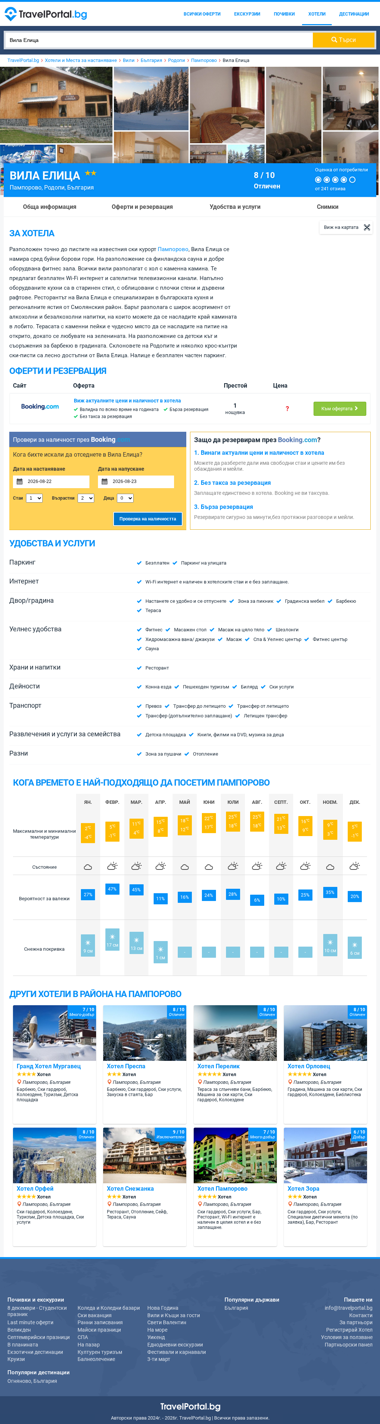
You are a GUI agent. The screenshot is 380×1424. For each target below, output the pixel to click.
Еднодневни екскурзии (175, 1345)
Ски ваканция (95, 1315)
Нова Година (162, 1308)
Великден (19, 1330)
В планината (22, 1345)
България (80, 187)
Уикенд (156, 1337)
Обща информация (49, 206)
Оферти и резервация (142, 206)
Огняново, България (32, 1381)
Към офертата (337, 408)
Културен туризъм (100, 1352)
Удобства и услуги (235, 206)
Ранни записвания (100, 1322)
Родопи (54, 187)
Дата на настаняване (39, 469)
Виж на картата (341, 227)
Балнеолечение (96, 1359)
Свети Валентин (166, 1322)
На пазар (89, 1345)
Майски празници (99, 1330)
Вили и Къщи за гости (173, 1315)
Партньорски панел (349, 1345)
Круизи (16, 1359)
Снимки (327, 206)
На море (157, 1330)
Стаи (18, 498)
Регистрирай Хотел (349, 1330)
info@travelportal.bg (349, 1308)
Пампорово (26, 187)
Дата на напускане (121, 469)
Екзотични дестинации (35, 1352)
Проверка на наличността (147, 519)
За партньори (356, 1322)
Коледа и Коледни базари (109, 1308)
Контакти (361, 1315)
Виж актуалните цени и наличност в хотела (127, 401)
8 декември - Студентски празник (37, 1311)
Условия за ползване (347, 1337)
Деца (109, 498)
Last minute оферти (30, 1322)
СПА (83, 1337)
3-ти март (158, 1359)
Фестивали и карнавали (176, 1352)
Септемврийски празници (38, 1337)
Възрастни (63, 498)
